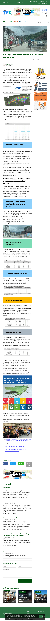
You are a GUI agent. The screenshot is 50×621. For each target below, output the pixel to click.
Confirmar (41, 616)
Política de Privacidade (22, 616)
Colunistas (20, 2)
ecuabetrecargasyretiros (9, 513)
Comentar (25, 581)
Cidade (4, 21)
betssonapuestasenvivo (18, 529)
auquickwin (25, 497)
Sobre (8, 2)
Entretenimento (7, 23)
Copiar (29, 464)
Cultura (10, 21)
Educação (26, 21)
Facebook (5, 464)
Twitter (13, 464)
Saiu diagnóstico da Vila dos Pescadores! (15, 446)
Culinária (15, 21)
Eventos (13, 2)
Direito (20, 21)
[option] (27, 12)
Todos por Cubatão (7, 613)
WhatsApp (21, 464)
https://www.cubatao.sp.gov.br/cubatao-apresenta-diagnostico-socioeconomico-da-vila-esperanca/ (18, 440)
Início (4, 2)
